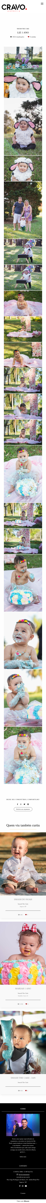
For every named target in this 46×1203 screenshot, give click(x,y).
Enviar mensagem (24, 1174)
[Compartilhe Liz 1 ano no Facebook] (17, 804)
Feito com (23, 1201)
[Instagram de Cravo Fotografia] (22, 1186)
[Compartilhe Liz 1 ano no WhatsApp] (20, 804)
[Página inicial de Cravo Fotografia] (14, 8)
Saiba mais (23, 1157)
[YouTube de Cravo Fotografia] (26, 1186)
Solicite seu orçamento (23, 809)
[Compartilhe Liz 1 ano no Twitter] (24, 804)
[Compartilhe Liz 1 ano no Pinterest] (28, 804)
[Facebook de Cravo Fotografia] (19, 1186)
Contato (23, 1193)
